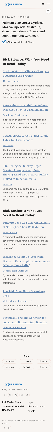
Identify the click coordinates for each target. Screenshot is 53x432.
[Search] (43, 4)
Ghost (42, 420)
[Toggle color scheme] (6, 428)
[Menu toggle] (48, 4)
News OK (7, 184)
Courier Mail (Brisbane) (16, 270)
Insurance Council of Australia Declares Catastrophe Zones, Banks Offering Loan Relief (26, 261)
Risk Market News (17, 420)
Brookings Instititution (15, 115)
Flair (5, 423)
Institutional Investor (14, 327)
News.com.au (10, 232)
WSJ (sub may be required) (17, 300)
